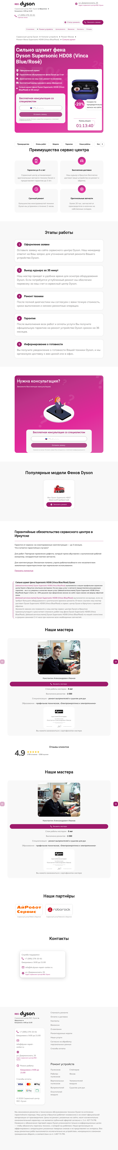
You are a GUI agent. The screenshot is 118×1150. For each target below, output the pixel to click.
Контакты (80, 29)
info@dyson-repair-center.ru (24, 1045)
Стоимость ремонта (59, 1012)
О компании (30, 29)
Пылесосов (55, 1070)
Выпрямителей (57, 1087)
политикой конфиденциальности (75, 450)
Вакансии (71, 29)
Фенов (72, 1074)
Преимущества (23, 144)
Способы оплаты (58, 1048)
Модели (56, 144)
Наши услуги (56, 1037)
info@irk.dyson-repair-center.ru (38, 967)
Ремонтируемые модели (61, 1033)
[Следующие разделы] (102, 144)
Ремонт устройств (46, 29)
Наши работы (84, 144)
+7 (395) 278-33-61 (26, 15)
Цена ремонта (60, 29)
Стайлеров (74, 1070)
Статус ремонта (73, 22)
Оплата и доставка (59, 1017)
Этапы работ (41, 144)
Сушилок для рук (77, 1087)
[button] (115, 661)
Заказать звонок (94, 22)
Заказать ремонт (60, 504)
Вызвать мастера (60, 684)
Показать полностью (24, 570)
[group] (29, 911)
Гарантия (69, 144)
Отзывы (89, 29)
